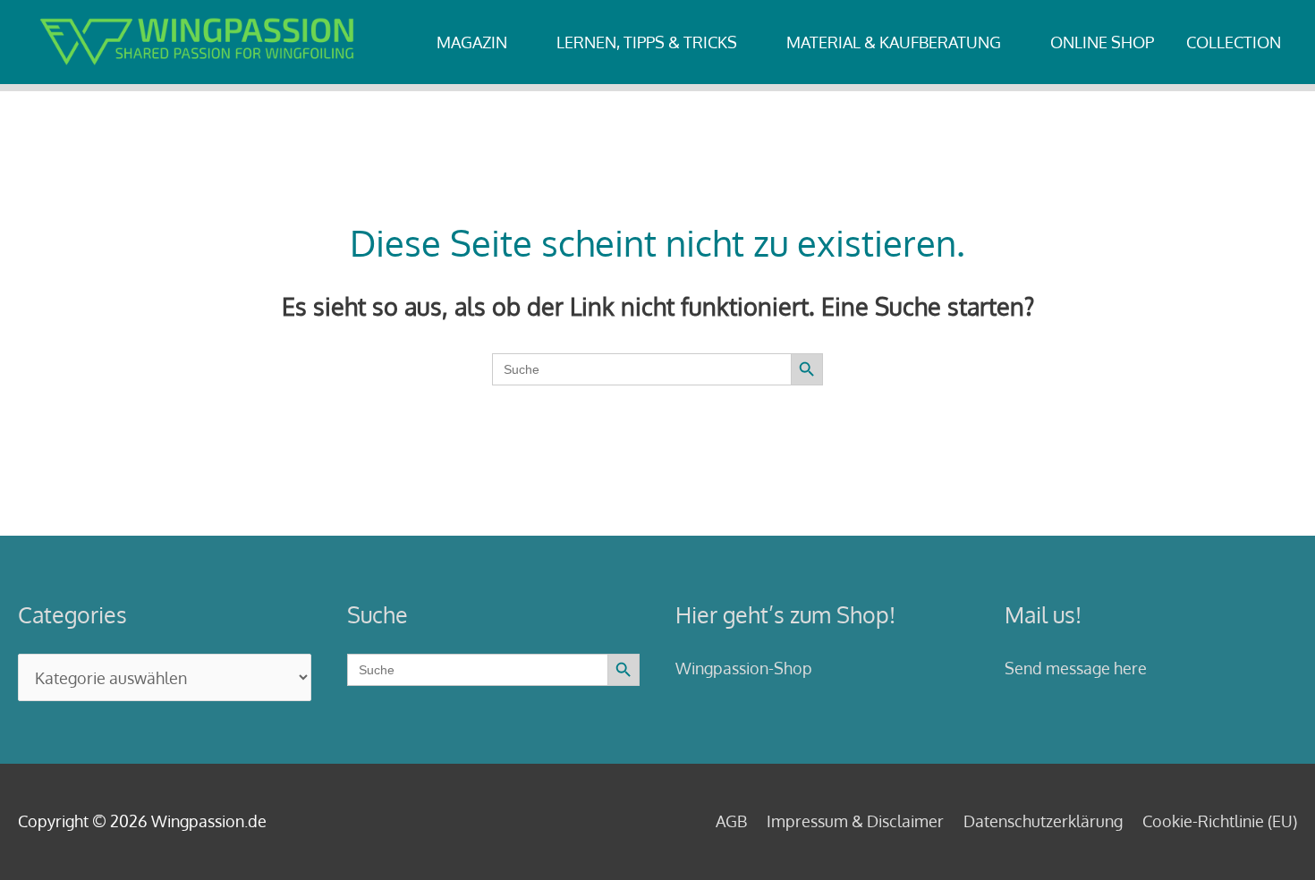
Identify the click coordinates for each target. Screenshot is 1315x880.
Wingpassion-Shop (743, 668)
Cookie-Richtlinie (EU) (1219, 821)
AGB (731, 821)
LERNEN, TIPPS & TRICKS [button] (646, 42)
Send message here (1076, 668)
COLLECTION (1233, 42)
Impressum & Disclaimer (855, 821)
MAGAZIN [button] (472, 42)
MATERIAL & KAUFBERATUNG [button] (893, 42)
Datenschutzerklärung (1043, 821)
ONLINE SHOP (1102, 42)
